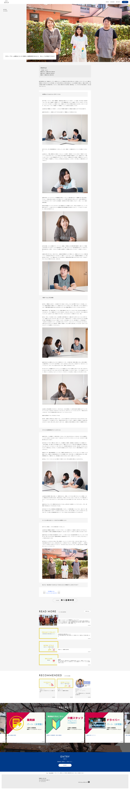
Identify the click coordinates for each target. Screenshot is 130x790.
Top (47, 772)
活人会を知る (51, 772)
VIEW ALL (87, 611)
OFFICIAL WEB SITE (83, 782)
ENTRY (125, 2)
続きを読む (65, 620)
